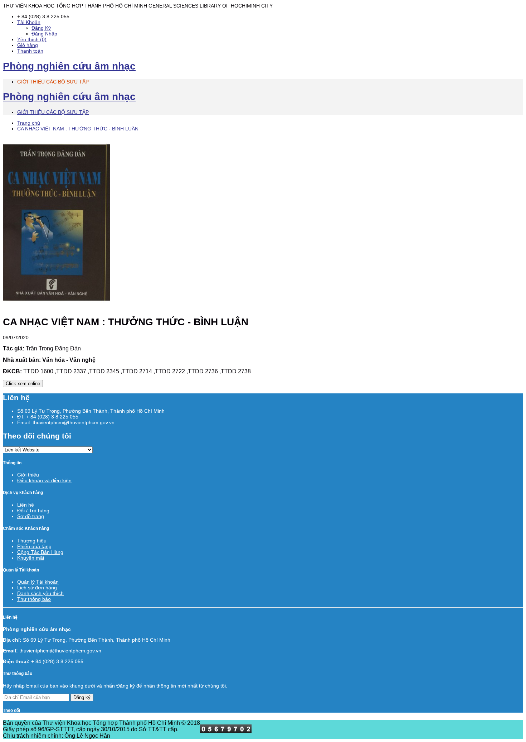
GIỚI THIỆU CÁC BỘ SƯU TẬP (53, 82)
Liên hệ (25, 505)
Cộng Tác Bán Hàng (40, 552)
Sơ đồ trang (30, 516)
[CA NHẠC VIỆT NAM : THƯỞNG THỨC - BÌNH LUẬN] (56, 307)
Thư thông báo (34, 599)
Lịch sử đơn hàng (37, 587)
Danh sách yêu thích (40, 593)
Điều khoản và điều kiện (44, 480)
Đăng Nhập (44, 34)
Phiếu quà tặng (34, 546)
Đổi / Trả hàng (33, 510)
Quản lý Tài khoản (38, 582)
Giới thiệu (28, 475)
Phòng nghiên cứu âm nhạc (69, 66)
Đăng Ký (41, 28)
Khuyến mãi (30, 558)
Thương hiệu (32, 541)
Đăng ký (82, 697)
